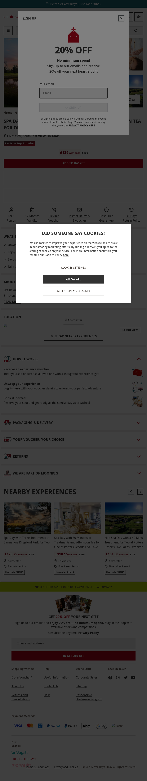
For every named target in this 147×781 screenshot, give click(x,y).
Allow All (73, 279)
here (66, 255)
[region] (73, 263)
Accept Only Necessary (73, 291)
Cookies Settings (73, 267)
